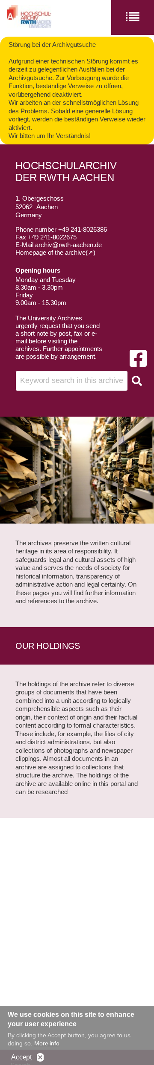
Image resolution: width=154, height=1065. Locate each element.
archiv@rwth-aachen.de (68, 244)
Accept (21, 1057)
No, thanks (40, 1057)
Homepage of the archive (50, 252)
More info (46, 1043)
